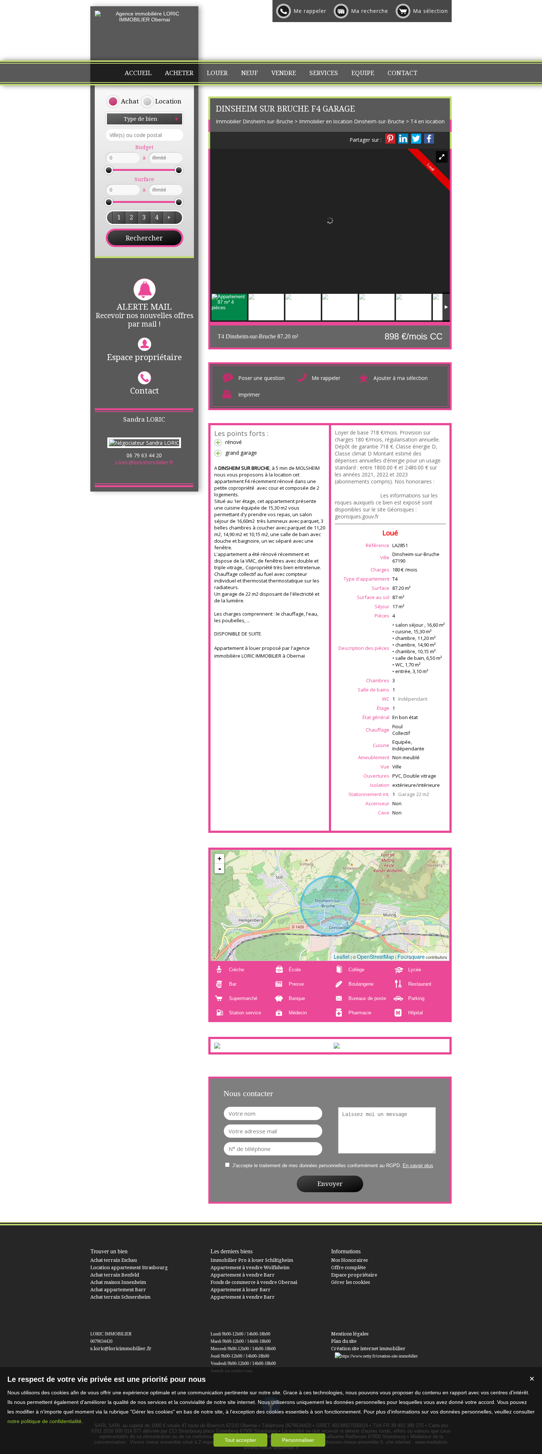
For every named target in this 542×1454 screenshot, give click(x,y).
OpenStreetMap (375, 956)
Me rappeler (326, 377)
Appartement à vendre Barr (243, 1275)
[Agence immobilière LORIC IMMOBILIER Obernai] (144, 19)
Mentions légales (349, 1334)
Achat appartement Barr (118, 1289)
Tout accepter (240, 1440)
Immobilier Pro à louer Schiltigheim (252, 1260)
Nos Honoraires (349, 1260)
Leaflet (342, 956)
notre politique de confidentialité (44, 1421)
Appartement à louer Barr (241, 1289)
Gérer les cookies (350, 1282)
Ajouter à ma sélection (401, 377)
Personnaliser (298, 1440)
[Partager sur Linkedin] (403, 139)
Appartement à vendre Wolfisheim (250, 1267)
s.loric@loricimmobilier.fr (144, 462)
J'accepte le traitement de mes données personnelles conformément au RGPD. (316, 1165)
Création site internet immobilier (368, 1348)
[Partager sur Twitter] (416, 139)
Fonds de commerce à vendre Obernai (254, 1282)
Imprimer (249, 394)
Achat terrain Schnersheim (120, 1297)
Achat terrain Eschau (113, 1260)
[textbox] (144, 135)
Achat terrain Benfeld (114, 1275)
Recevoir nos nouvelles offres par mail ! (144, 315)
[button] (118, 217)
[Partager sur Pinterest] (390, 139)
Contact (144, 390)
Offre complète (348, 1267)
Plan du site (344, 1341)
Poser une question (261, 377)
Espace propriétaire (144, 357)
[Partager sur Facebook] (429, 139)
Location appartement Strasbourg (129, 1267)
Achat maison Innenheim (118, 1282)
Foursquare (411, 956)
